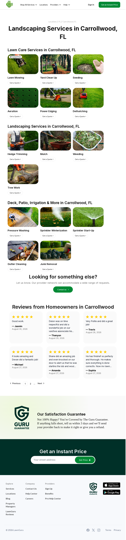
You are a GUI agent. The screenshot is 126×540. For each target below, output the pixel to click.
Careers (29, 498)
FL (60, 21)
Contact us (62, 289)
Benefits (49, 493)
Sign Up (48, 488)
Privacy (117, 530)
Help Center (31, 493)
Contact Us (31, 488)
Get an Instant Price (109, 4)
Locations (52, 21)
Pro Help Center (53, 498)
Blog (8, 498)
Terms (108, 530)
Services (10, 488)
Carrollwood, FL (69, 21)
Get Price (83, 460)
